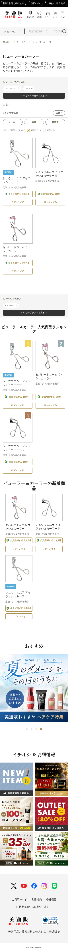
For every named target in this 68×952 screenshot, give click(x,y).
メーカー (13, 122)
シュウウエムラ (12, 88)
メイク (24, 42)
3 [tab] (36, 729)
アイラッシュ (11, 305)
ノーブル (28, 88)
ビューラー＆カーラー (43, 42)
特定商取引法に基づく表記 (34, 906)
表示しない (36, 130)
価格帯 (55, 122)
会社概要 (51, 899)
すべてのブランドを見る (33, 312)
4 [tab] (41, 729)
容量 (34, 122)
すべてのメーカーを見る (33, 95)
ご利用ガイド (19, 899)
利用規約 (37, 899)
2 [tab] (32, 729)
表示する (51, 130)
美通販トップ (9, 42)
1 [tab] (27, 729)
